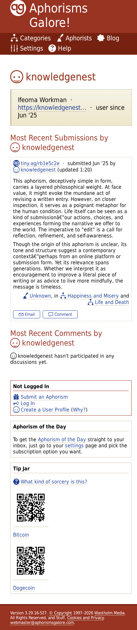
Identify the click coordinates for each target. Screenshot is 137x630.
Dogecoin (24, 588)
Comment (63, 314)
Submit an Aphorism (44, 397)
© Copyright (60, 612)
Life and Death (112, 302)
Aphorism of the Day (62, 439)
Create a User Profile (45, 410)
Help (64, 48)
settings (74, 446)
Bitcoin (21, 535)
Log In (28, 403)
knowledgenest (38, 170)
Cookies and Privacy (85, 617)
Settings (31, 48)
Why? (79, 410)
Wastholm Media (109, 612)
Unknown (40, 296)
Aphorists (79, 38)
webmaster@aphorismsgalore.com (42, 622)
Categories (35, 38)
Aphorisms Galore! (58, 15)
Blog (113, 38)
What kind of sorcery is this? (54, 482)
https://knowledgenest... (52, 107)
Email (30, 314)
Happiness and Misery (93, 296)
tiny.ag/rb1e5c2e (40, 163)
